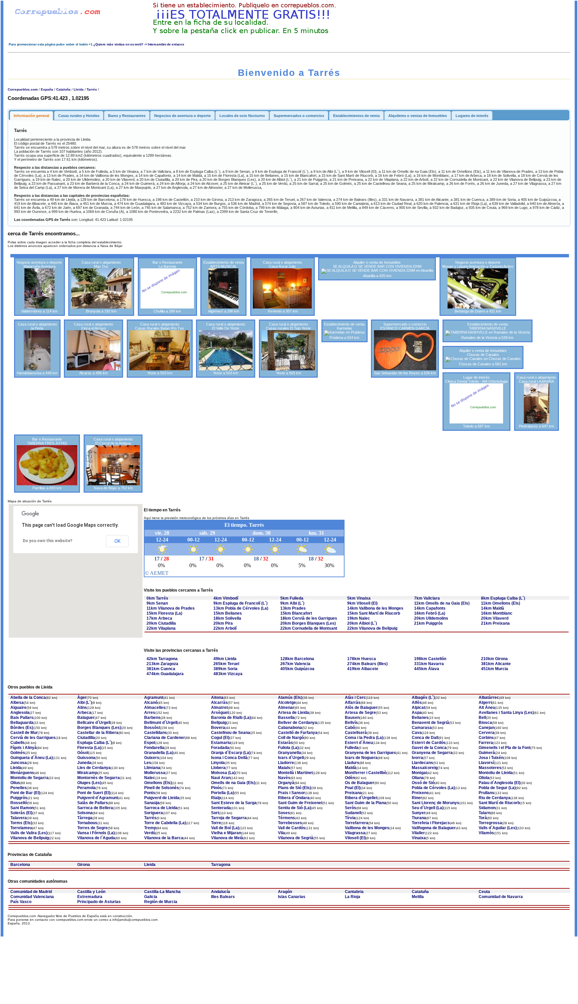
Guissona (86, 757)
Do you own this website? (47, 540)
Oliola (484, 777)
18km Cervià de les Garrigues (308, 618)
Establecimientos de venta (356, 116)
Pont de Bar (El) (25, 792)
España (47, 89)
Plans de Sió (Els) (294, 787)
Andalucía (220, 891)
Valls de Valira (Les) (28, 833)
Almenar (286, 707)
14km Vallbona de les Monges (375, 608)
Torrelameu (21, 828)
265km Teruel (226, 663)
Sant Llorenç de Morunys (435, 802)
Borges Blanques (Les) (99, 727)
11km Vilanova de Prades (171, 608)
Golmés (17, 752)
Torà (483, 817)
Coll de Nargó (291, 737)
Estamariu (221, 742)
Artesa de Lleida (293, 712)
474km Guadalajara (165, 673)
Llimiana (152, 767)
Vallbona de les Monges (367, 828)
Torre (216, 823)
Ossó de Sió (423, 782)
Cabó (350, 727)
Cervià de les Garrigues (33, 737)
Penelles (18, 787)
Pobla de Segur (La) (497, 787)
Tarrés (92, 89)
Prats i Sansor (291, 792)
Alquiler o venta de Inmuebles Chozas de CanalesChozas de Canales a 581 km (483, 357)
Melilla (418, 896)
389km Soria (225, 668)
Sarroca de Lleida (161, 807)
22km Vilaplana (161, 628)
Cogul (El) (220, 737)
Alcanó (151, 702)
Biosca (485, 722)
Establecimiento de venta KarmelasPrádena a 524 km (344, 331)
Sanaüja (152, 802)
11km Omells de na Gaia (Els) (442, 603)
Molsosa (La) (223, 772)
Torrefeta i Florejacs (431, 823)
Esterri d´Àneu (359, 742)
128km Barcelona (297, 658)
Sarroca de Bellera (95, 807)
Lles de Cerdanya (94, 767)
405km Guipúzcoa (297, 668)
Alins (82, 707)
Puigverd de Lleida (161, 797)
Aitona (217, 697)
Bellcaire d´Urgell (93, 722)
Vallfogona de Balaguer (434, 828)
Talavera (18, 817)
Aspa (417, 712)
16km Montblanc (496, 613)
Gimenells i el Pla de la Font (505, 747)
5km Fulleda (291, 598)
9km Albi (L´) (292, 603)
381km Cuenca (161, 668)
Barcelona (20, 864)
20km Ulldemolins (431, 618)
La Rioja (352, 896)
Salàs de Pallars (92, 802)
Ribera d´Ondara (293, 797)
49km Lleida (224, 658)
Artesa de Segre (360, 712)
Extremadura (89, 896)
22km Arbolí (224, 628)
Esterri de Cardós (429, 742)
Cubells (17, 742)
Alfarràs (353, 702)
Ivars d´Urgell (291, 757)
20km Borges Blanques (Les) (308, 623)
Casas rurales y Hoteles (78, 116)
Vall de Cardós (291, 828)
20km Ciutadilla (161, 623)
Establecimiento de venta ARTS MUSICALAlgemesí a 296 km (223, 286)
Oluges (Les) (89, 782)
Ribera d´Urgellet (361, 797)
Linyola (218, 762)
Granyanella (289, 752)
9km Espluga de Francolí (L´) (240, 603)
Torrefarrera (356, 823)
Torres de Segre (92, 828)
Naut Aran (220, 777)
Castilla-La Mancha (162, 891)
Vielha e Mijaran (226, 833)
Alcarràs (219, 702)
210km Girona (494, 658)
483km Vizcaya (228, 673)
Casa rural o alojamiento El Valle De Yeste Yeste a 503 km (225, 348)
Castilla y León (91, 891)
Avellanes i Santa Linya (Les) (506, 712)
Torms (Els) (21, 823)
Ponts (149, 792)
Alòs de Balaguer (361, 707)
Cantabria (354, 891)
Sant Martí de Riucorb (499, 802)
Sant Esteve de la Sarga (234, 802)
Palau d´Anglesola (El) (499, 782)
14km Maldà (492, 608)
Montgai (419, 772)
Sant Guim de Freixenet (300, 802)
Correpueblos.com (23, 89)
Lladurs (352, 762)
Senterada (221, 807)
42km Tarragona (162, 658)
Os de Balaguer (359, 782)
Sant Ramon (22, 807)
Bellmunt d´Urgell (160, 722)
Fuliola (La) (288, 747)
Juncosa (18, 762)
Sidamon (487, 807)
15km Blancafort (296, 613)
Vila (281, 833)
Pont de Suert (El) (93, 792)
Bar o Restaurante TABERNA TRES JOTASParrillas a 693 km (47, 463)
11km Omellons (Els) (500, 603)
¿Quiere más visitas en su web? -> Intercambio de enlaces (138, 44)
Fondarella (154, 747)
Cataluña (63, 89)
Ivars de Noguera (361, 757)
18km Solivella (227, 618)
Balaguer (86, 717)
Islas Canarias (291, 896)
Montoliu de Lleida (496, 772)
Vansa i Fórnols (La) (96, 833)
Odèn (350, 777)
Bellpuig (218, 722)
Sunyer (418, 812)
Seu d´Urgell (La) (428, 807)
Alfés (417, 702)
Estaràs (285, 742)
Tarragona (220, 864)
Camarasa (422, 727)
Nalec (149, 777)
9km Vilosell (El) (362, 603)
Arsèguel (219, 712)
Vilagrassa (355, 833)
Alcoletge (287, 702)
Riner (417, 797)
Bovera (218, 727)
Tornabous (87, 823)
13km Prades (293, 608)
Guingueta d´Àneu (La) (31, 757)
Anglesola (19, 712)
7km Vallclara (427, 598)
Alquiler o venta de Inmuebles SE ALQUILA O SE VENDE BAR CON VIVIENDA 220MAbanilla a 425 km (377, 269)
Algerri (485, 702)
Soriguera (153, 812)
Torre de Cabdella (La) (165, 823)
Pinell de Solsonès (161, 787)
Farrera (486, 742)
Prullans (486, 792)
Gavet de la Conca (429, 747)
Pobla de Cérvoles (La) (433, 787)
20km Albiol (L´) (362, 623)
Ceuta (484, 891)
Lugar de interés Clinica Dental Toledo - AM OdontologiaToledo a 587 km (476, 401)
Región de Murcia (160, 901)
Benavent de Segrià (430, 722)
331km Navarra (429, 663)
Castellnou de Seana (230, 732)
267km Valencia (295, 663)
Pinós (216, 787)
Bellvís (351, 722)
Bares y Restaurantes (127, 116)
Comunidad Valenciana (32, 896)
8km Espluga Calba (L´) (503, 598)
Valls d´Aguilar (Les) (498, 828)
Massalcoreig (425, 767)
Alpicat (418, 707)
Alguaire (18, 707)
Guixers (151, 757)
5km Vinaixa (359, 598)
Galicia (150, 896)
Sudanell (353, 812)
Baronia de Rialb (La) (231, 717)
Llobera (218, 767)
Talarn (484, 812)
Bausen (352, 717)
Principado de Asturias (99, 901)
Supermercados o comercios (299, 116)
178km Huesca (361, 658)
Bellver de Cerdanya (297, 722)
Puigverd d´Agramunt (97, 797)
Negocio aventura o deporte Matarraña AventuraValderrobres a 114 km (39, 286)
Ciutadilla (86, 737)
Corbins (486, 737)
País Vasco (20, 901)
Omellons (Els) (158, 782)
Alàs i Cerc (355, 697)
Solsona (85, 812)
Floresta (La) (89, 747)
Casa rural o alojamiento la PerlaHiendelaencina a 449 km (37, 348)
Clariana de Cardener (164, 737)
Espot (149, 742)
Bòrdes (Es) (21, 727)
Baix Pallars (21, 717)
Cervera (486, 732)
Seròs (350, 807)
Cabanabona (290, 727)
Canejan (486, 727)
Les (147, 762)
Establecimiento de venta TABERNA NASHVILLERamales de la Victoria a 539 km (487, 331)
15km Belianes (227, 613)
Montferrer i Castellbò (365, 772)
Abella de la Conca (28, 697)
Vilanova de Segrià (295, 838)
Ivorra (417, 757)
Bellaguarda (21, 722)
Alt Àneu (487, 707)
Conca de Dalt (425, 737)
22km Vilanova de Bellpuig (372, 628)
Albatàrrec (489, 697)
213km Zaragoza (162, 663)
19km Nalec (358, 618)
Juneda (84, 762)
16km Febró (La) (429, 613)
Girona (83, 864)
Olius (15, 782)
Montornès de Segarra (98, 777)
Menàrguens (22, 772)
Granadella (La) (158, 752)
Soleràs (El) (21, 812)
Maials (284, 767)
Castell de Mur (24, 732)
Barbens (152, 717)
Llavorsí (486, 762)
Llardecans (422, 762)
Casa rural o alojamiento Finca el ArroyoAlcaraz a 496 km (93, 348)
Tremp (150, 828)
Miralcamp (87, 772)
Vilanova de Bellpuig (29, 838)
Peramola (86, 787)
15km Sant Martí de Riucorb (373, 613)
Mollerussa (154, 772)
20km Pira (223, 623)
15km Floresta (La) (164, 613)
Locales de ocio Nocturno (242, 116)
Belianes (420, 717)
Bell (482, 717)
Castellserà (356, 732)
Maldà (350, 767)
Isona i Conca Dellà (229, 757)
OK (117, 541)
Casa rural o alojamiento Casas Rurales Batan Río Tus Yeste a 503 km (159, 348)
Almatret (219, 707)
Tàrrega (84, 817)
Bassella (286, 717)
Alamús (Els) (290, 697)
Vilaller (418, 833)
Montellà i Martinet (295, 772)
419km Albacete (362, 668)
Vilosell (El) (355, 838)
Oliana (418, 777)
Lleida (79, 89)
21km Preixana (495, 623)
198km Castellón (430, 658)
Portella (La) (222, 792)
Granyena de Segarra (432, 752)
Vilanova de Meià (227, 838)
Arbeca (84, 712)
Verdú (149, 833)
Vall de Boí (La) (225, 828)
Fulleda (352, 747)
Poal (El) (353, 787)
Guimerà (487, 752)
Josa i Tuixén (491, 757)
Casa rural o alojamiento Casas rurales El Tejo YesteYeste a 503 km (288, 348)
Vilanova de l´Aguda (96, 838)
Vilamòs (486, 833)
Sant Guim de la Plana (365, 802)
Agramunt (153, 697)
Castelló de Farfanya (297, 732)
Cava (417, 732)
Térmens (286, 817)
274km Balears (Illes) (367, 663)
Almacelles (155, 707)
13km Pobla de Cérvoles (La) (240, 608)
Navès (284, 777)
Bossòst (152, 727)
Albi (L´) (84, 702)
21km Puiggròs (428, 623)
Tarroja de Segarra (229, 817)
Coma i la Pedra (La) (364, 737)
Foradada (220, 747)
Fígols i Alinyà (23, 747)
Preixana (353, 792)
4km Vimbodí (225, 598)
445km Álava (426, 668)
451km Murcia (494, 668)
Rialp (216, 797)
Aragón (285, 891)
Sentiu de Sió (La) (294, 807)
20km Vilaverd (494, 618)
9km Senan (157, 603)
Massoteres (490, 767)
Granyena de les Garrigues (370, 752)
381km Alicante (496, 663)
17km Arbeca (159, 618)
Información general (31, 116)
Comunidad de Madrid (31, 891)
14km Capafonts (430, 608)
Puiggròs (18, 797)
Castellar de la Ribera (97, 732)
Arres (149, 712)
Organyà (286, 782)
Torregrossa (490, 823)
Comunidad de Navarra (501, 896)
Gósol (82, 752)
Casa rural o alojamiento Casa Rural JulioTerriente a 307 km (282, 286)
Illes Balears (223, 896)
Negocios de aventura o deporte (182, 116)
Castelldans (155, 732)
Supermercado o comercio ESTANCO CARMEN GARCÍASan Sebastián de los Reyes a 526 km (405, 348)
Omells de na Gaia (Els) (233, 782)
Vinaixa (419, 838)
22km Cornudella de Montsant (308, 628)
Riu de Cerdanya (494, 797)
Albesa (17, 702)
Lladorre (286, 762)
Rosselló (18, 802)
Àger (82, 697)
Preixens (420, 792)
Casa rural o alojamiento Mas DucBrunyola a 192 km (101, 286)
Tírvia (350, 817)
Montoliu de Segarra (29, 777)
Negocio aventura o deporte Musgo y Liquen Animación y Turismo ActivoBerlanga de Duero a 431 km (477, 286)
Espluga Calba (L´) (94, 742)
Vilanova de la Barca (163, 838)
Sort (215, 812)
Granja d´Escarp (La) (231, 752)
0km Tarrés (157, 598)
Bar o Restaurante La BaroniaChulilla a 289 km (167, 286)
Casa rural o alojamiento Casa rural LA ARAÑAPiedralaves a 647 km (536, 401)
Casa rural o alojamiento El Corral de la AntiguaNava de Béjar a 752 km (113, 463)
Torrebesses (290, 823)
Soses (284, 812)
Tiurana (419, 817)
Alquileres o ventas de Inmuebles (417, 116)
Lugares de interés (472, 116)
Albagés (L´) (423, 697)
